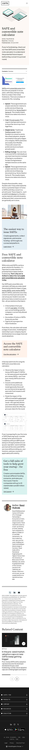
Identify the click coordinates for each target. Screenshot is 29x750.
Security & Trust (20, 743)
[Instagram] (14, 724)
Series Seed (21, 110)
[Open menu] (27, 3)
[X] (18, 724)
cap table (13, 308)
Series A (8, 112)
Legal (5, 743)
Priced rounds (14, 120)
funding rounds (10, 132)
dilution (14, 194)
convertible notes (16, 88)
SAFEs (4, 88)
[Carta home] (5, 3)
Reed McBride (18, 506)
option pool (22, 398)
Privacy (12, 743)
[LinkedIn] (11, 724)
